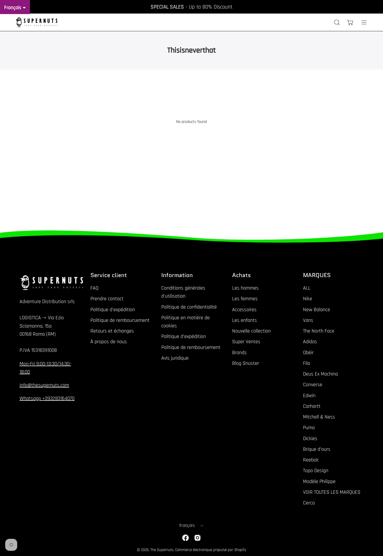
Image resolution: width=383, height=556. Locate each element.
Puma (309, 427)
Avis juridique (175, 358)
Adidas (310, 341)
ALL (307, 288)
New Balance (316, 309)
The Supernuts (161, 549)
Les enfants (244, 320)
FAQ (94, 288)
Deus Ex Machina (320, 374)
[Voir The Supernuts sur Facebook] (185, 538)
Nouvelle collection (251, 331)
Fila (306, 363)
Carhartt (311, 406)
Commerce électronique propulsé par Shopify (210, 549)
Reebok (311, 460)
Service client (108, 275)
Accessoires (244, 309)
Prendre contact (106, 298)
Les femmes (245, 298)
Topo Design (315, 470)
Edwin (309, 395)
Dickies (310, 438)
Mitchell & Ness (319, 417)
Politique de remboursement (120, 320)
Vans (308, 320)
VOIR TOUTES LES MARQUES (331, 492)
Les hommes (245, 288)
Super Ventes (246, 341)
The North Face (318, 331)
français (187, 525)
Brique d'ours (316, 449)
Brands (239, 352)
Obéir (308, 352)
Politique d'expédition (112, 309)
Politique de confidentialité (189, 306)
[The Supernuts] (36, 22)
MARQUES (317, 275)
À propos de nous (108, 341)
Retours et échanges (112, 331)
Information (177, 275)
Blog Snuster (245, 363)
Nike (307, 298)
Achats (241, 275)
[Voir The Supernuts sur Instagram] (197, 538)
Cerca (309, 502)
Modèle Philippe (319, 481)
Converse (312, 384)
